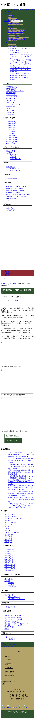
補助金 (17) (10, 112)
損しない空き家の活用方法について (18, 37)
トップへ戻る (17, 651)
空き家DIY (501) (11, 100)
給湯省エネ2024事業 (14, 35)
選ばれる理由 (8, 11)
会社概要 (10, 17)
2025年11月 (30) (11, 139)
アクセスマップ (12, 19)
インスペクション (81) (13, 104)
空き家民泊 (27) (11, 87)
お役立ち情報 (8, 26)
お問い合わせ (8, 42)
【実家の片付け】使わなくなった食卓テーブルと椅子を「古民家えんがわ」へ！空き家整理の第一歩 (21, 505)
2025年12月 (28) (11, 137)
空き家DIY (17, 300)
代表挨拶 (10, 15)
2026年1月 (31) (11, 135)
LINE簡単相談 (12, 40)
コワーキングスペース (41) (15, 91)
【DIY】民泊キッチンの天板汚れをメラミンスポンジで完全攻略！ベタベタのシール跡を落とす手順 (21, 493)
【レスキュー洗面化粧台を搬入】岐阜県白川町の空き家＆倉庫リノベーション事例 (21, 460)
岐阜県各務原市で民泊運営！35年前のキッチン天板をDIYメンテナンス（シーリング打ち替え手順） (21, 487)
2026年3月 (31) (11, 131)
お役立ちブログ (12, 28)
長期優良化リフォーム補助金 (16, 39)
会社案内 (7, 13)
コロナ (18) (10, 110)
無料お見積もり (12, 46)
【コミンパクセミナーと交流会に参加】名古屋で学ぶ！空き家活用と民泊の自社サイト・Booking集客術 (21, 454)
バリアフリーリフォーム (15, 24)
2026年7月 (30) (11, 123)
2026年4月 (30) (11, 129)
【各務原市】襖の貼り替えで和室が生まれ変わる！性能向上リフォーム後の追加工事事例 (21, 466)
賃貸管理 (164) (11, 93)
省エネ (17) (10, 102)
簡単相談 (7, 275)
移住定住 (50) (10, 98)
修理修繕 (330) (11, 106)
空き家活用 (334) (11, 89)
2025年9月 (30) (11, 143)
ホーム (7, 656)
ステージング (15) (12, 97)
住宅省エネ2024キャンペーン (16, 30)
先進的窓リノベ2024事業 (15, 32)
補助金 (6, 271)
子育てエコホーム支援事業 (16, 33)
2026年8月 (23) (11, 122)
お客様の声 (9, 668)
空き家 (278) (10, 108)
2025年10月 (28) (11, 141)
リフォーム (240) (11, 95)
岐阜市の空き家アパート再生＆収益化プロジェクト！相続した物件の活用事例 (20, 70)
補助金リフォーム (13, 23)
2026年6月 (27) (11, 125)
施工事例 (7, 21)
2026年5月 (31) (11, 127)
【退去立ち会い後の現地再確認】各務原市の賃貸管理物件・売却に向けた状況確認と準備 (21, 472)
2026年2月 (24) (11, 133)
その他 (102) (10, 114)
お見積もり (8, 273)
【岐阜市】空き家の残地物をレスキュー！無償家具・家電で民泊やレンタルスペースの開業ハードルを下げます (21, 478)
